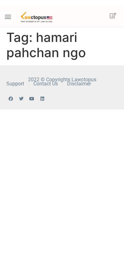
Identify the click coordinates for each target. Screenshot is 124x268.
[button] (8, 16)
